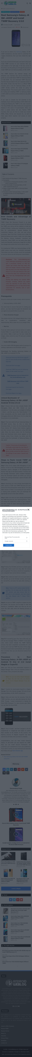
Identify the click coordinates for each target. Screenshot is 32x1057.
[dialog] (16, 528)
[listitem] (16, 538)
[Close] (28, 509)
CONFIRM (9, 545)
